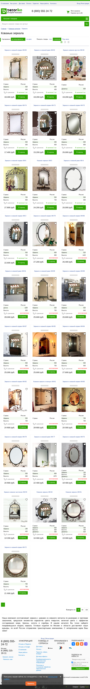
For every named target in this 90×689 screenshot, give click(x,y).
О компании (5, 3)
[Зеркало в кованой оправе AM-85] (44, 344)
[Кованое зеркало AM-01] (73, 510)
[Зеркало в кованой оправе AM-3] (15, 233)
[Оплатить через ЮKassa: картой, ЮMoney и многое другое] (51, 648)
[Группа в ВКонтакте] (73, 645)
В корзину (21, 97)
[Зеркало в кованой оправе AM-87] (15, 344)
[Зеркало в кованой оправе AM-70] (73, 123)
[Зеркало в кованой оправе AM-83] (15, 68)
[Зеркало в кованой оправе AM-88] (73, 289)
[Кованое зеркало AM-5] (44, 178)
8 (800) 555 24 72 (42, 11)
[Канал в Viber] (86, 645)
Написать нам (7, 659)
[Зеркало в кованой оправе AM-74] (15, 123)
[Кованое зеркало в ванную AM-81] (44, 399)
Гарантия (36, 3)
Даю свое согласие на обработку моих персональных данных (79, 663)
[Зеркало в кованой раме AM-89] (44, 289)
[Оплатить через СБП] (61, 648)
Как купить (13, 3)
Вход (78, 3)
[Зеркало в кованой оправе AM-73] (44, 123)
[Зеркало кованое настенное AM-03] (15, 510)
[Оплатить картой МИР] (70, 648)
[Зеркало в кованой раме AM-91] (15, 289)
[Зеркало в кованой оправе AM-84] (73, 344)
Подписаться (80, 668)
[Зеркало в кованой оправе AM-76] (73, 454)
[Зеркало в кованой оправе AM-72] (15, 565)
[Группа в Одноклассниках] (77, 645)
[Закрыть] (60, 676)
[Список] (65, 42)
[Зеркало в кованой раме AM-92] (44, 68)
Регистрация (85, 3)
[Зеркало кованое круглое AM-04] (73, 68)
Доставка (22, 3)
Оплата (28, 3)
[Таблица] (68, 42)
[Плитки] (61, 42)
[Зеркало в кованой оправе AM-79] (44, 233)
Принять (30, 683)
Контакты (53, 3)
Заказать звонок (8, 657)
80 (82, 610)
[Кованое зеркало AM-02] (44, 510)
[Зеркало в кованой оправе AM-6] (15, 178)
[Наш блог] (82, 645)
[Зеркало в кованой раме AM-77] (44, 454)
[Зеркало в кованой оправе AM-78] (15, 454)
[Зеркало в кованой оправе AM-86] (73, 233)
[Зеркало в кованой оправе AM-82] (15, 399)
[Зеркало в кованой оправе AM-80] (73, 399)
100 (86, 610)
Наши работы (44, 3)
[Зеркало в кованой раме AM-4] (73, 178)
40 (78, 610)
